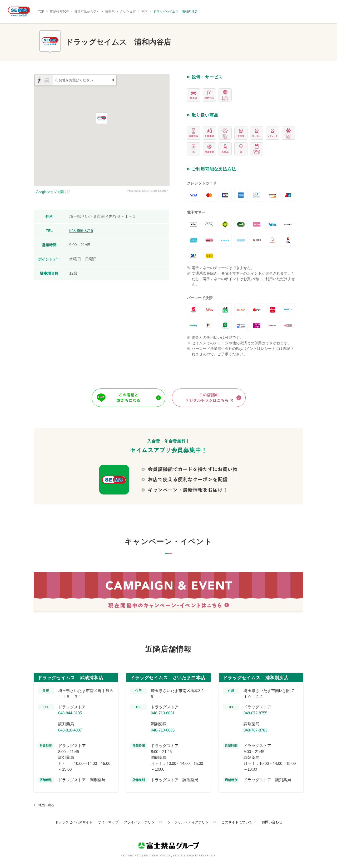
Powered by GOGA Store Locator (147, 190)
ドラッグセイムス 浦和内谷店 (175, 11)
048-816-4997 (70, 730)
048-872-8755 (255, 713)
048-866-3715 (81, 230)
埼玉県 (110, 11)
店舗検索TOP (59, 11)
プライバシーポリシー (143, 822)
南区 (144, 11)
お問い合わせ (272, 822)
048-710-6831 (163, 713)
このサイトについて (238, 822)
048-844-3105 (70, 713)
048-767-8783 (255, 730)
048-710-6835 (163, 730)
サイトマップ (108, 822)
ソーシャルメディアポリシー (191, 822)
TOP (41, 11)
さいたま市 (128, 11)
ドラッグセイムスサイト (74, 822)
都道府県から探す (87, 11)
